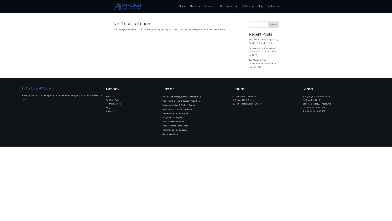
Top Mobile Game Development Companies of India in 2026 (262, 63)
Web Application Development (176, 113)
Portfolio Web (112, 100)
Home (182, 6)
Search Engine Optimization (174, 130)
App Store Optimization (173, 121)
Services (208, 6)
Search (273, 24)
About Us (195, 6)
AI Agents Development (173, 117)
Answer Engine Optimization (175, 126)
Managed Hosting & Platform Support (179, 105)
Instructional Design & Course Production (181, 101)
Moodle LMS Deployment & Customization (181, 97)
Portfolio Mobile (113, 104)
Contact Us (273, 6)
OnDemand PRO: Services (244, 96)
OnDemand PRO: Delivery (244, 100)
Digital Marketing (170, 134)
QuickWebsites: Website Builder (247, 104)
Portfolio (246, 6)
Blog (260, 6)
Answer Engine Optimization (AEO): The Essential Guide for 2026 (262, 51)
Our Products (227, 6)
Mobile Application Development (177, 109)
